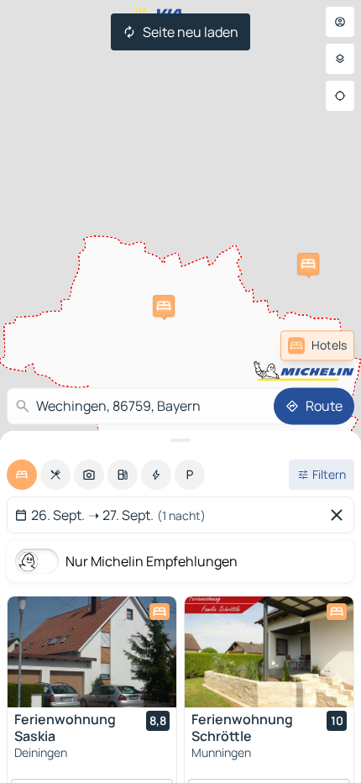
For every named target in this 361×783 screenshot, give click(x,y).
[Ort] (340, 96)
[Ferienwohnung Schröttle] (269, 651)
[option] (22, 475)
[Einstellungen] (340, 59)
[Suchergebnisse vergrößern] (180, 440)
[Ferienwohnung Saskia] (92, 651)
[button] (308, 264)
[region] (92, 651)
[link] (317, 345)
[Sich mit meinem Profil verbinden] (340, 22)
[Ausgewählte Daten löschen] (340, 515)
